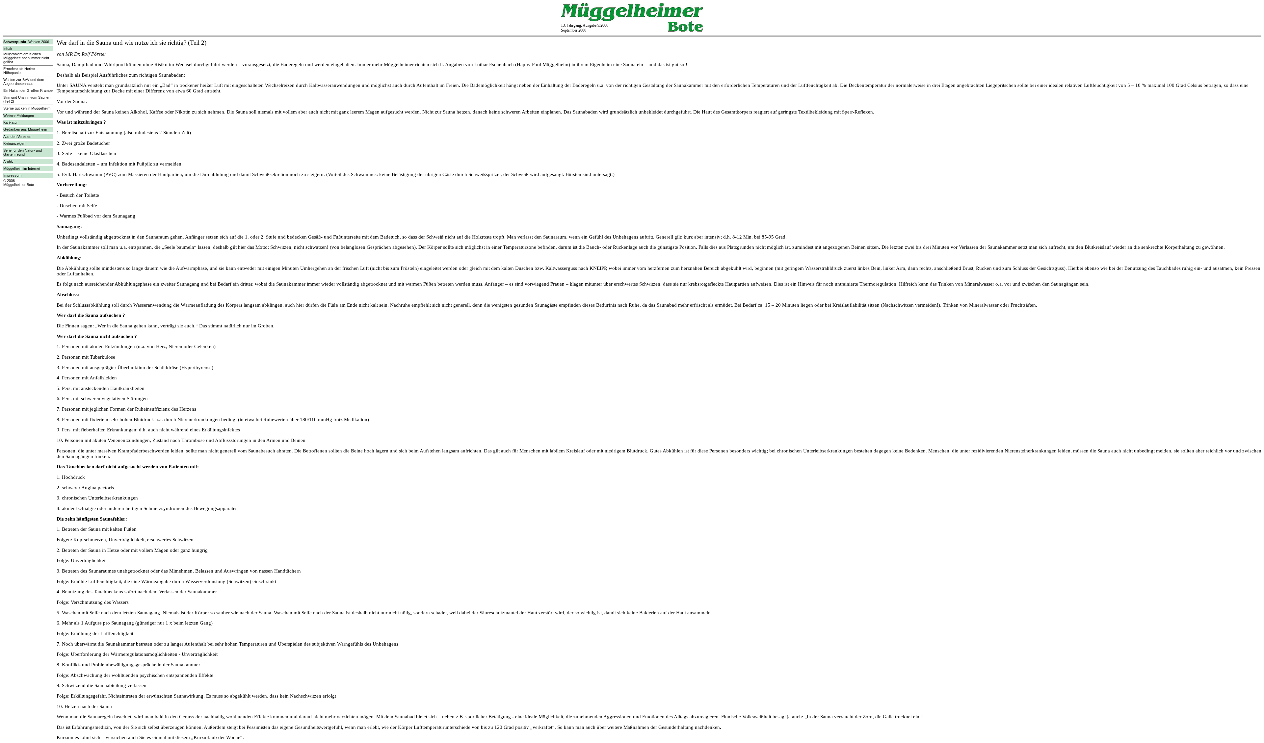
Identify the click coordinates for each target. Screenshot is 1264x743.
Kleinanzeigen (14, 143)
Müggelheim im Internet (21, 168)
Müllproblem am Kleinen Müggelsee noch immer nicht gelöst (26, 58)
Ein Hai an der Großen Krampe (28, 90)
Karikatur (10, 122)
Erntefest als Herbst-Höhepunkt (20, 71)
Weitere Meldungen (18, 115)
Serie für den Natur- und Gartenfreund (22, 152)
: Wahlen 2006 (26, 42)
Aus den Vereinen (17, 137)
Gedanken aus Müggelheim (25, 129)
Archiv (8, 162)
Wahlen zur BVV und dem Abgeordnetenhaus (23, 82)
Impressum (12, 175)
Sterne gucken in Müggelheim (26, 108)
